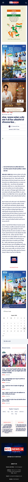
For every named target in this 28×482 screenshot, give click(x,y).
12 (11, 326)
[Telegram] (15, 133)
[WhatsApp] (18, 133)
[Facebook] (9, 133)
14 (17, 326)
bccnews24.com (16, 126)
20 (14, 328)
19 (11, 328)
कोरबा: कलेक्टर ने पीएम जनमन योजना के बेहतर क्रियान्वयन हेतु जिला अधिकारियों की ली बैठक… (21, 429)
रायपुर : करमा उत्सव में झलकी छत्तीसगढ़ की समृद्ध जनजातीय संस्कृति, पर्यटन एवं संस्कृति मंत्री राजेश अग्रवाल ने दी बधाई (14, 370)
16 (24, 326)
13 (14, 326)
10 (4, 326)
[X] (12, 133)
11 (7, 326)
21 (17, 328)
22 (21, 328)
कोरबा (8, 112)
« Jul (3, 335)
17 (4, 328)
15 (21, 326)
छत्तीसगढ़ (4, 112)
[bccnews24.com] (10, 126)
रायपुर (11, 112)
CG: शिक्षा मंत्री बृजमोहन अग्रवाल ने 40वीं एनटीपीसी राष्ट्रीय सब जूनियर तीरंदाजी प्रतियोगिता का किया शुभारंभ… (7, 431)
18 (7, 328)
